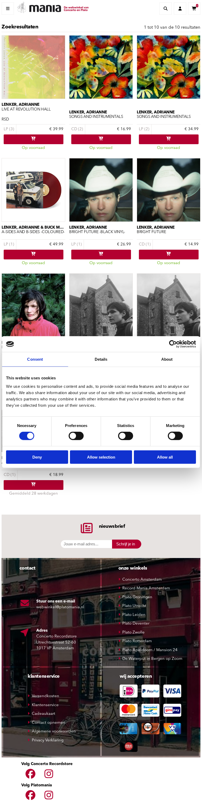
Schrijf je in (125, 544)
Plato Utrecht (134, 606)
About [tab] (167, 359)
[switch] (76, 436)
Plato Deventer (135, 624)
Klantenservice (45, 705)
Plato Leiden (133, 615)
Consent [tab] (35, 359)
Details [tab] (101, 359)
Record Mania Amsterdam (146, 588)
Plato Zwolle (133, 633)
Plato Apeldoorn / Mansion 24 (150, 650)
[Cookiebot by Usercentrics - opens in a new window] (173, 344)
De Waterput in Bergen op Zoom (152, 659)
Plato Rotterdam (137, 641)
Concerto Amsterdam (142, 580)
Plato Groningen (137, 597)
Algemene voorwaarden (54, 731)
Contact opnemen (48, 723)
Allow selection (101, 457)
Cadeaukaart (43, 714)
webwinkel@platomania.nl (60, 607)
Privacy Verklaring (47, 740)
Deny (37, 457)
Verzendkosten (45, 696)
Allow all (165, 457)
